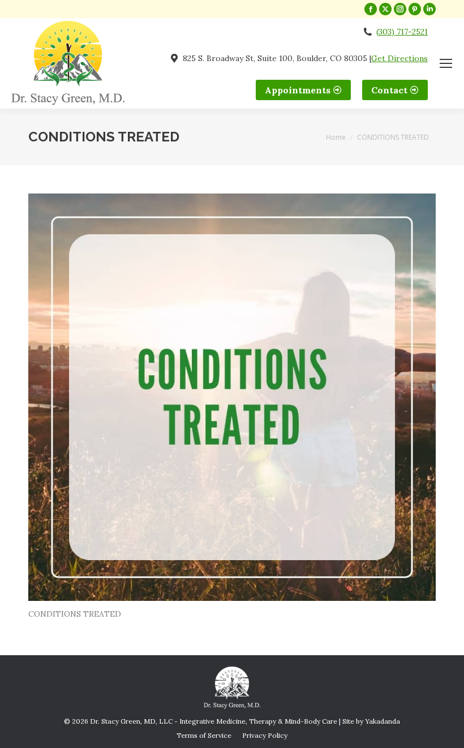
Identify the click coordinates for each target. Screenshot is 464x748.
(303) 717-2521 (402, 32)
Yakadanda (382, 721)
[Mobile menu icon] (446, 63)
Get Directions (399, 58)
